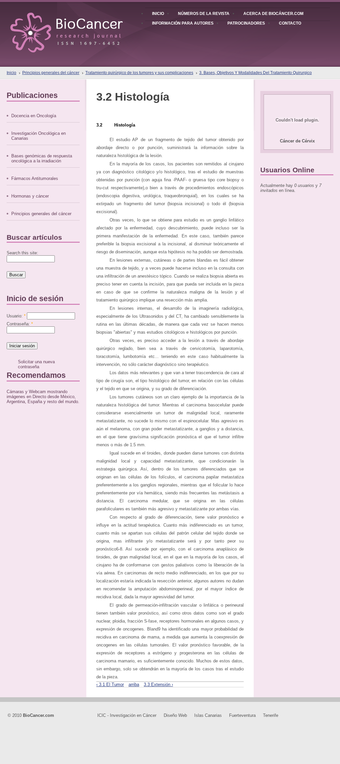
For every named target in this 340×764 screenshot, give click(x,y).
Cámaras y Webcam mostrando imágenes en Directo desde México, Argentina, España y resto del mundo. (43, 396)
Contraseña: (20, 323)
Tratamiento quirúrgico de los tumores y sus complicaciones (139, 72)
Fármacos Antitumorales (34, 178)
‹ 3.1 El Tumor (110, 684)
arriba (133, 684)
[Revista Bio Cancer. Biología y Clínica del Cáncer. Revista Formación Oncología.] (78, 26)
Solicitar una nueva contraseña (36, 364)
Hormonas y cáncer (30, 196)
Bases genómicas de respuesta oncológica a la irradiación (41, 158)
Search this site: (22, 252)
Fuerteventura (242, 715)
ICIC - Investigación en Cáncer (126, 715)
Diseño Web (175, 715)
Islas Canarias (208, 715)
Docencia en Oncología (33, 115)
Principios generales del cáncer (50, 72)
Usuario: (16, 315)
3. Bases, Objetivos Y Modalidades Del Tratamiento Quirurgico (255, 72)
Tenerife (270, 715)
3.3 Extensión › (158, 684)
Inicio (11, 72)
